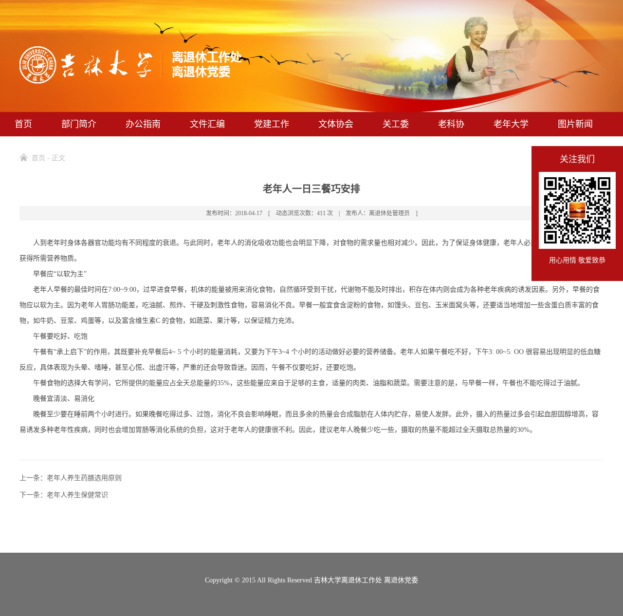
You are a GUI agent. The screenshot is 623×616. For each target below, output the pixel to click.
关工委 (396, 124)
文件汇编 (207, 124)
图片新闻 (575, 124)
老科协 (451, 124)
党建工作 (271, 124)
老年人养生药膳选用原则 (84, 478)
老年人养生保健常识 (77, 495)
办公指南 (143, 124)
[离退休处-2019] (130, 81)
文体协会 (335, 124)
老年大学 (511, 124)
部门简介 (78, 124)
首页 (23, 124)
